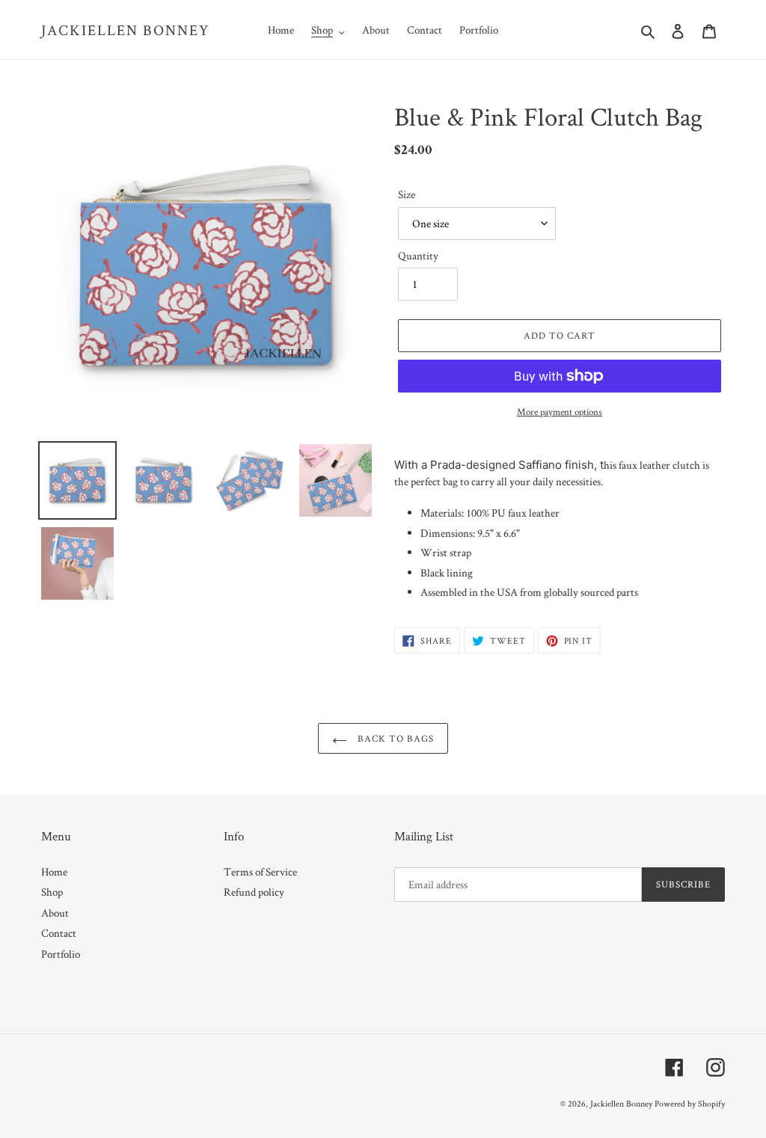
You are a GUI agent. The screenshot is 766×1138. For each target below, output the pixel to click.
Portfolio (60, 954)
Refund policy (254, 892)
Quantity (418, 255)
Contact (58, 933)
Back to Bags (395, 738)
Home (54, 871)
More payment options (559, 411)
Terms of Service (260, 871)
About (55, 912)
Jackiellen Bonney (125, 30)
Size (406, 194)
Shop (52, 892)
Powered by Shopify (690, 1103)
